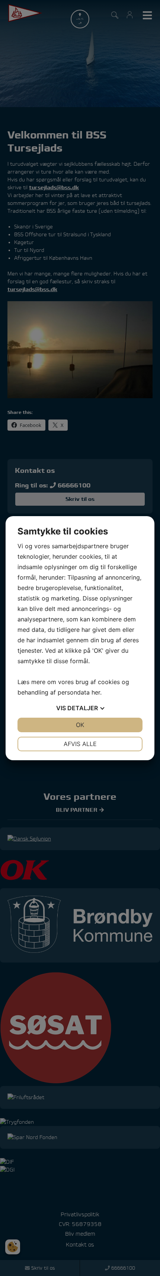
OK (80, 725)
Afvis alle (80, 744)
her (96, 692)
